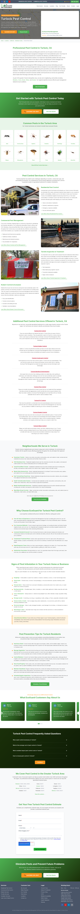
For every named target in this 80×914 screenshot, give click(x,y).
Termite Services (5, 894)
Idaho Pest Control (65, 893)
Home (2, 40)
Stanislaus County (18, 40)
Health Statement (45, 900)
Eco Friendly (62, 6)
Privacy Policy (44, 892)
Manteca (54, 790)
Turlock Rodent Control (40, 412)
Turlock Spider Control (40, 346)
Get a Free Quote (40, 86)
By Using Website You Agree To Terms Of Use (58, 910)
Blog (57, 6)
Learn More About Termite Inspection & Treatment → (54, 278)
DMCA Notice (44, 898)
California (12, 40)
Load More (40, 762)
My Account (24, 888)
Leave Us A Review (59, 1)
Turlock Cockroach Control (40, 358)
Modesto (18, 783)
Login (77, 6)
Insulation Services (5, 896)
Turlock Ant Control (40, 331)
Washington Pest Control (67, 901)
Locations (52, 6)
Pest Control (40, 6)
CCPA (42, 894)
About (68, 6)
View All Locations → (40, 794)
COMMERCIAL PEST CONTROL (40, 1)
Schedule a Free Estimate (40, 684)
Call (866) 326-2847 (9, 32)
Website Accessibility (46, 896)
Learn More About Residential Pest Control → (52, 213)
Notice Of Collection (45, 890)
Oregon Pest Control (66, 898)
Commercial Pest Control (7, 890)
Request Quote (23, 32)
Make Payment (24, 890)
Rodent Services (5, 892)
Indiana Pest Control (66, 895)
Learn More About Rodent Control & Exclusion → (13, 309)
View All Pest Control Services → (40, 165)
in (68, 905)
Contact (73, 6)
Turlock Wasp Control (40, 426)
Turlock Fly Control (40, 400)
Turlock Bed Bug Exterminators (40, 371)
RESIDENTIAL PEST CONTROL (25, 1)
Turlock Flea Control (40, 387)
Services (46, 6)
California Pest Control (66, 892)
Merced (18, 788)
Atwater (38, 786)
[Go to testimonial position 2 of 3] (40, 723)
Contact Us (23, 898)
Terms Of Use (44, 888)
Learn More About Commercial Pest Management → (14, 245)
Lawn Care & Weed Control (7, 898)
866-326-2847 (74, 1)
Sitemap (43, 902)
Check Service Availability (40, 499)
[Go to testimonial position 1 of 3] (39, 723)
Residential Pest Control (6, 888)
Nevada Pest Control (66, 896)
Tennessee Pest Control (66, 899)
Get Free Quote (51, 111)
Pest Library (24, 894)
